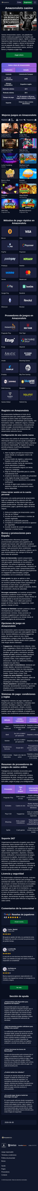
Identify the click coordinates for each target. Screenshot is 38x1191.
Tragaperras (30, 120)
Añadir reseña (19, 922)
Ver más (19, 987)
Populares (5, 120)
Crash (21, 120)
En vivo (12, 119)
